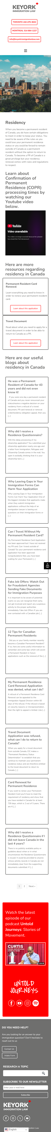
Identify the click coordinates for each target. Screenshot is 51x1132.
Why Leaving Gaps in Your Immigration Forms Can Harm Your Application (25, 485)
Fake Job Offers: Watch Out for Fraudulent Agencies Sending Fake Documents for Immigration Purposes (26, 587)
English (12, 1129)
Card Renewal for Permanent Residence (22, 784)
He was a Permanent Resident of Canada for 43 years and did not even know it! (25, 386)
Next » (32, 886)
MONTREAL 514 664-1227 (24, 30)
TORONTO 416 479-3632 (24, 22)
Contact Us (9, 1049)
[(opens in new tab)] (25, 953)
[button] (25, 52)
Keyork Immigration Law (25, 7)
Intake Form (9, 1055)
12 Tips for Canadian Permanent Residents (22, 633)
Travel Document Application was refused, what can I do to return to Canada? (25, 737)
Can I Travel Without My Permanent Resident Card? (25, 533)
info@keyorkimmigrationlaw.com (24, 39)
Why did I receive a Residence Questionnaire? (25, 433)
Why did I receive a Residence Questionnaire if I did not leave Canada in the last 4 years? (26, 837)
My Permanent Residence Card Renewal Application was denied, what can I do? (25, 685)
